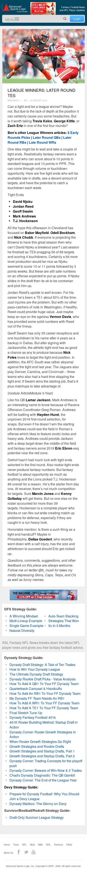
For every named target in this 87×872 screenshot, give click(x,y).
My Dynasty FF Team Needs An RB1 (37, 698)
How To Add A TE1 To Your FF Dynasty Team (44, 707)
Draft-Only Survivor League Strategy (37, 817)
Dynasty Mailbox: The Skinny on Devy (38, 803)
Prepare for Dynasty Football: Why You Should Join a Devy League (44, 796)
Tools (16, 844)
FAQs (69, 844)
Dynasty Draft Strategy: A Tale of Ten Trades (42, 664)
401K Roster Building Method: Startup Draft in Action (44, 725)
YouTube (33, 852)
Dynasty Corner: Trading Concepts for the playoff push (46, 763)
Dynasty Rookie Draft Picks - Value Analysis (43, 679)
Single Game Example (26, 625)
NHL (48, 844)
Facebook (18, 852)
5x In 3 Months (59, 625)
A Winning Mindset (24, 616)
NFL (24, 844)
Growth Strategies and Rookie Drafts (37, 746)
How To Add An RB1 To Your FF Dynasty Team (45, 693)
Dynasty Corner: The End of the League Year (43, 780)
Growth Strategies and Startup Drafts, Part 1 (42, 751)
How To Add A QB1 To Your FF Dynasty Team (44, 683)
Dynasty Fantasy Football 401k (33, 717)
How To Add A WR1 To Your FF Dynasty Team (44, 703)
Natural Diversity (22, 630)
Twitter (26, 852)
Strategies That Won (63, 620)
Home (7, 844)
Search (65, 19)
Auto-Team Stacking (63, 616)
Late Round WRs (42, 142)
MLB (32, 844)
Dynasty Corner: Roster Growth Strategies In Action (43, 734)
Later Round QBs (47, 137)
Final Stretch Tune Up (26, 712)
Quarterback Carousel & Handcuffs (36, 688)
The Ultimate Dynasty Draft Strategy (36, 674)
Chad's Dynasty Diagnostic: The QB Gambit (42, 775)
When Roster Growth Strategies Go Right (40, 741)
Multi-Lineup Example (26, 620)
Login (77, 19)
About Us (8, 852)
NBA (40, 844)
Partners (58, 844)
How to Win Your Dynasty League (35, 669)
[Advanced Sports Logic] (14, 8)
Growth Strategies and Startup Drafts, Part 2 (42, 756)
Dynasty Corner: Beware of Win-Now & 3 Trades (46, 770)
